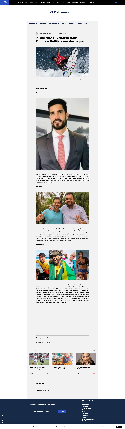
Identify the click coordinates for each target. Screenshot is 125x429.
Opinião (79, 23)
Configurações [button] (102, 426)
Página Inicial (87, 401)
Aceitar (118, 426)
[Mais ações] (88, 33)
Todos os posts (33, 23)
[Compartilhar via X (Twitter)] (40, 338)
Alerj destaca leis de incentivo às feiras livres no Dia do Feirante (62, 368)
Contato (85, 406)
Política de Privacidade (61, 426)
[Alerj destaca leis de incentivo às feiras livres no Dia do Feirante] (62, 359)
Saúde (84, 412)
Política (85, 413)
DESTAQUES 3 (47, 333)
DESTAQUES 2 (39, 333)
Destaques (43, 23)
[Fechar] (123, 427)
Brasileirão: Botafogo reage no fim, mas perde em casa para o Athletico (39, 368)
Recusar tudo (111, 426)
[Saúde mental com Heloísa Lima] (86, 359)
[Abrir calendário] (98, 2)
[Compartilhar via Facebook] (36, 338)
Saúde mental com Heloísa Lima (83, 368)
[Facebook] (116, 2)
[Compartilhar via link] (47, 338)
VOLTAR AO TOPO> (2, 420)
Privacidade (86, 408)
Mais (85, 23)
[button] (94, 23)
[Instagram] (118, 2)
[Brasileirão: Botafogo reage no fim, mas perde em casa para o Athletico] (39, 359)
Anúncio (85, 410)
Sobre (84, 403)
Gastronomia (87, 421)
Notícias (71, 23)
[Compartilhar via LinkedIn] (43, 338)
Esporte (64, 23)
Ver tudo (94, 350)
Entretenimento (54, 23)
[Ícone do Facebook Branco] (30, 423)
